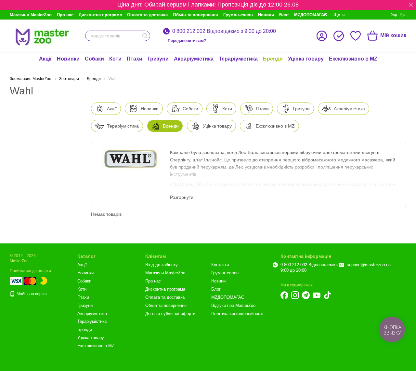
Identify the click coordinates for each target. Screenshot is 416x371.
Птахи (134, 59)
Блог (284, 14)
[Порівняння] (338, 36)
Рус (403, 15)
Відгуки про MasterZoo (233, 305)
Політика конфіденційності (237, 313)
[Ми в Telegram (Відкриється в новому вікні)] (306, 295)
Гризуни (158, 59)
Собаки (94, 59)
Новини (266, 14)
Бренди (273, 59)
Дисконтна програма (100, 14)
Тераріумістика (238, 59)
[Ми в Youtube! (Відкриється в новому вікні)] (316, 295)
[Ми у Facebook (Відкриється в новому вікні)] (284, 295)
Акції (45, 59)
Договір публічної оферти (170, 313)
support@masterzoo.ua (369, 264)
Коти (115, 59)
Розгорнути (181, 197)
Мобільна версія (31, 294)
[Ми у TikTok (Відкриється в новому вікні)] (327, 295)
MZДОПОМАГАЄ (310, 14)
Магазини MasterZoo (31, 14)
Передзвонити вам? (187, 40)
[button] (411, 5)
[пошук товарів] (145, 36)
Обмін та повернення (195, 14)
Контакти (220, 264)
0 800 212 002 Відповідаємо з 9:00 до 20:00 (224, 31)
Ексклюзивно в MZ (353, 59)
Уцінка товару (306, 59)
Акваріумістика (194, 59)
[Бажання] (355, 36)
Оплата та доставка (147, 14)
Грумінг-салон (238, 14)
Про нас (65, 14)
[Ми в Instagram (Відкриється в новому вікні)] (295, 295)
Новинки (68, 59)
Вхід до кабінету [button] (161, 264)
